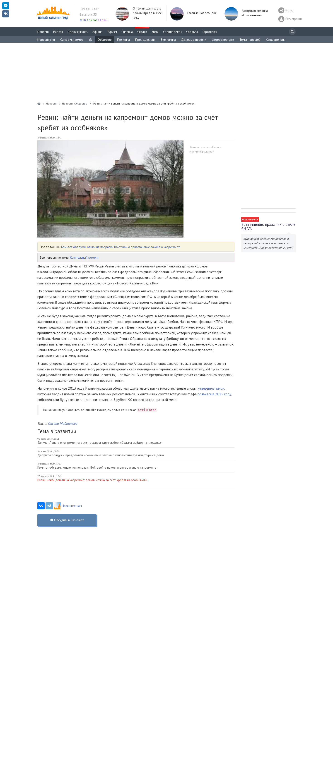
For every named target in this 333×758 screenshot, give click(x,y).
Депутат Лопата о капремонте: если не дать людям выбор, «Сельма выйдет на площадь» (99, 443)
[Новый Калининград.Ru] (39, 103)
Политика (123, 40)
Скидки (142, 32)
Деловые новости (193, 40)
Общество (105, 40)
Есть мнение (250, 219)
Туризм (112, 32)
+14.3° (89, 8)
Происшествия (145, 40)
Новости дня (46, 40)
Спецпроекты (172, 32)
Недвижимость (78, 32)
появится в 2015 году (214, 394)
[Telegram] (49, 505)
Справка (127, 32)
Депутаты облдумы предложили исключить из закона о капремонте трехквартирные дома (100, 455)
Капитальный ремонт (84, 257)
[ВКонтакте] (41, 505)
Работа (58, 32)
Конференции (275, 40)
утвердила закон (211, 388)
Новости (43, 32)
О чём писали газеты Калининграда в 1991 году (148, 12)
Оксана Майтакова (62, 423)
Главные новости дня (202, 13)
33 (88, 14)
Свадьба (192, 32)
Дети (155, 32)
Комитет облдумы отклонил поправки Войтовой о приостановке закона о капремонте (120, 247)
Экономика (168, 40)
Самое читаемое (72, 40)
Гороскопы (210, 32)
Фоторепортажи (223, 40)
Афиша (97, 32)
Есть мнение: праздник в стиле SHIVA (268, 226)
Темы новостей (250, 40)
